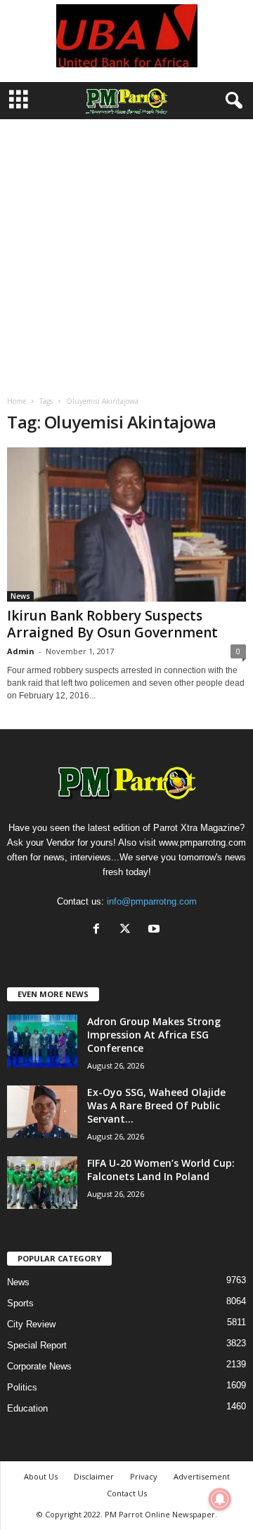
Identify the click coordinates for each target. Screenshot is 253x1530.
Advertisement (202, 1476)
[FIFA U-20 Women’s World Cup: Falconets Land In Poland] (42, 1182)
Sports (20, 1303)
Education (27, 1408)
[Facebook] (99, 930)
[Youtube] (156, 930)
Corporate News (39, 1366)
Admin (20, 651)
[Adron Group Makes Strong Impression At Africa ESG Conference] (42, 1041)
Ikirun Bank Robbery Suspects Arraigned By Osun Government (112, 624)
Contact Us (127, 1493)
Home (16, 401)
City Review (31, 1324)
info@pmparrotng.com (152, 901)
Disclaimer (94, 1476)
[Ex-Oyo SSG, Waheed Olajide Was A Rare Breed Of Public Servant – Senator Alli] (42, 1111)
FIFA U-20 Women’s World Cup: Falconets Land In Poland (161, 1169)
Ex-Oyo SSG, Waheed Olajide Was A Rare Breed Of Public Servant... (156, 1105)
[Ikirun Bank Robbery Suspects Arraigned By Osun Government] (126, 524)
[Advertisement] (126, 252)
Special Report (37, 1345)
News (20, 596)
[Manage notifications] (220, 1499)
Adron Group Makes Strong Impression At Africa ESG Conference (154, 1035)
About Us (41, 1476)
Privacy (143, 1476)
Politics (22, 1387)
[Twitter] (128, 930)
